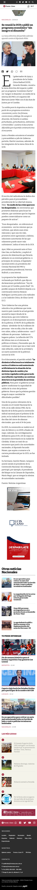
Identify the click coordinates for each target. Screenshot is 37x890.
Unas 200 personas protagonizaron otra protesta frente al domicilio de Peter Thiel (24, 611)
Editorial (12, 838)
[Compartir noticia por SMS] (17, 72)
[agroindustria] (7, 625)
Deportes (5, 665)
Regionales (12, 835)
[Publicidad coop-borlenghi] (18, 13)
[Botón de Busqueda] (33, 2)
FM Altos (28, 852)
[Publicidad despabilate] (18, 548)
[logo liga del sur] (7, 799)
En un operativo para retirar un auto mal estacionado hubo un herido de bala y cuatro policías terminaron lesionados (24, 582)
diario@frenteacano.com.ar (11, 866)
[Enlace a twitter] (23, 2)
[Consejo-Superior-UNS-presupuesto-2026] (7, 748)
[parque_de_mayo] (7, 765)
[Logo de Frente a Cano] (9, 6)
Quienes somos (6, 852)
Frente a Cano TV (18, 852)
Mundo (29, 835)
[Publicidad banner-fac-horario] (18, 812)
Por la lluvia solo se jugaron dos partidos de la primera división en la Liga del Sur (24, 799)
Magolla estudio (17, 886)
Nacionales (6, 20)
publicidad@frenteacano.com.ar (12, 863)
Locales (5, 694)
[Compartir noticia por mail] (21, 71)
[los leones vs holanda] (18, 647)
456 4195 (12, 869)
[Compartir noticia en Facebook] (3, 71)
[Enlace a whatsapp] (17, 2)
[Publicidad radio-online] (18, 498)
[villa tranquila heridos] (7, 583)
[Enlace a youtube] (26, 2)
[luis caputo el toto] (18, 678)
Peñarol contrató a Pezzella (24, 782)
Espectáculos (6, 841)
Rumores (19, 838)
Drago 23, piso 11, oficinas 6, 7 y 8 (13, 872)
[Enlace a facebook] (20, 2)
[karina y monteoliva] (7, 597)
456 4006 (18, 869)
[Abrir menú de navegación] (4, 2)
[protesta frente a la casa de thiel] (7, 611)
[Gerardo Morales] (18, 53)
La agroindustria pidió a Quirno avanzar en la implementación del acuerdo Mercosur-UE (23, 625)
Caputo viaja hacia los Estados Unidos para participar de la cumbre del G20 (18, 689)
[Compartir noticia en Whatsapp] (12, 71)
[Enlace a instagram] (29, 2)
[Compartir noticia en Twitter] (7, 72)
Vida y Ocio (28, 838)
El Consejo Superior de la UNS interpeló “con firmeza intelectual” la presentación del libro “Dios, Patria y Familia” (24, 747)
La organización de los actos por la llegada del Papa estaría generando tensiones (24, 597)
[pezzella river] (7, 782)
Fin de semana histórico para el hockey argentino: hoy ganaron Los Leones (17, 659)
